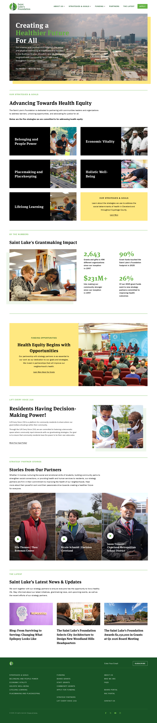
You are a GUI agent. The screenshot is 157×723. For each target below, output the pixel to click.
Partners (114, 6)
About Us (58, 6)
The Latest (129, 6)
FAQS (106, 682)
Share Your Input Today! (18, 443)
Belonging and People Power (23, 679)
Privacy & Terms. (32, 713)
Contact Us (109, 701)
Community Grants (66, 686)
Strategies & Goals (79, 6)
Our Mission (21, 69)
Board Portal (111, 690)
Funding (99, 6)
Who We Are (110, 679)
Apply (142, 6)
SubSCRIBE (140, 663)
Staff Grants (63, 682)
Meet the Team (35, 69)
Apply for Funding (66, 690)
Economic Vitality (18, 682)
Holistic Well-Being (19, 686)
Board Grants (63, 679)
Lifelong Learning (18, 690)
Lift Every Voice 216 (67, 701)
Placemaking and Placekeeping (24, 693)
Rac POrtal (109, 693)
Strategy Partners (66, 697)
